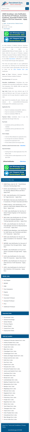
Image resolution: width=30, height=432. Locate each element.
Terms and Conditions (15, 425)
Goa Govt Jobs (8, 362)
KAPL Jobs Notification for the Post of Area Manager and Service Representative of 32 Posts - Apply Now (15, 225)
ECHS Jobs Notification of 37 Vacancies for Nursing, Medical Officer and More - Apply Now (15, 190)
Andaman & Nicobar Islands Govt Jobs (14, 340)
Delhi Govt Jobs (8, 360)
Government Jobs (9, 317)
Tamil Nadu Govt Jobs (10, 406)
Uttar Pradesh (7, 28)
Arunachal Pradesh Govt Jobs (12, 344)
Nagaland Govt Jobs (9, 393)
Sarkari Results (8, 322)
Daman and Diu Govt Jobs (11, 358)
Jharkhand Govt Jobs (10, 373)
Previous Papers (8, 324)
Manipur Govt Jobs (9, 386)
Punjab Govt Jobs (9, 399)
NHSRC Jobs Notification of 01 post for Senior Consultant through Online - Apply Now (15, 251)
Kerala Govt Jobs (8, 377)
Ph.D (5, 304)
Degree (6, 292)
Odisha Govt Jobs (9, 395)
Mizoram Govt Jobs (9, 391)
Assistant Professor (9, 301)
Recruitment (12, 58)
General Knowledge (9, 319)
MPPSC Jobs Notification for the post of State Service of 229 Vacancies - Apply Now (15, 262)
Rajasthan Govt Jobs (9, 402)
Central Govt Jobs (9, 328)
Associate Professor (9, 298)
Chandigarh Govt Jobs (10, 351)
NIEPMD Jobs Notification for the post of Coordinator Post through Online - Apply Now (15, 245)
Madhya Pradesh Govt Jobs (11, 382)
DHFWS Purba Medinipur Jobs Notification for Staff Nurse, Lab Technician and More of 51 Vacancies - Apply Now (15, 232)
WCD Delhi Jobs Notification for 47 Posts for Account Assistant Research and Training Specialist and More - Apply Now (15, 219)
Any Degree (7, 280)
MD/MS (6, 283)
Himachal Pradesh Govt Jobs (12, 369)
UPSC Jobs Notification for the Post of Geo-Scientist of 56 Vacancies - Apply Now (14, 269)
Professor (6, 295)
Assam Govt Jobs (9, 347)
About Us (4, 425)
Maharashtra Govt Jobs (10, 384)
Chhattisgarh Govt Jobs (10, 353)
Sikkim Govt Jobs (9, 404)
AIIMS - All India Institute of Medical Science (13, 23)
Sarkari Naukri (8, 326)
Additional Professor (9, 306)
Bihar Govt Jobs (8, 349)
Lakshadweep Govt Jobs (10, 380)
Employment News (9, 330)
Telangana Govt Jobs (10, 408)
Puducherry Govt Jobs (10, 397)
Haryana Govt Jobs (9, 366)
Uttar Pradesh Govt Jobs (20, 69)
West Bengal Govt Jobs (10, 417)
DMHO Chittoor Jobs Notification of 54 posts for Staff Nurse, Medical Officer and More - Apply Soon (15, 206)
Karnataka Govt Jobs (9, 375)
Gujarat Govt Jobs (9, 364)
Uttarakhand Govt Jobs (10, 415)
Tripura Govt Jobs (9, 410)
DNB (5, 286)
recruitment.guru (12, 430)
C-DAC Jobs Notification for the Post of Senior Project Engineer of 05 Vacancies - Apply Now (15, 212)
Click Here (22, 145)
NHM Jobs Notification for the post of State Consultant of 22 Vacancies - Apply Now (15, 238)
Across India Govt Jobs (10, 419)
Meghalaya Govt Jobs (10, 388)
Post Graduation (8, 289)
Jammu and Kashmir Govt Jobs (12, 371)
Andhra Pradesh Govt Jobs (11, 342)
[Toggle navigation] (27, 3)
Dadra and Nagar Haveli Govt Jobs (13, 355)
